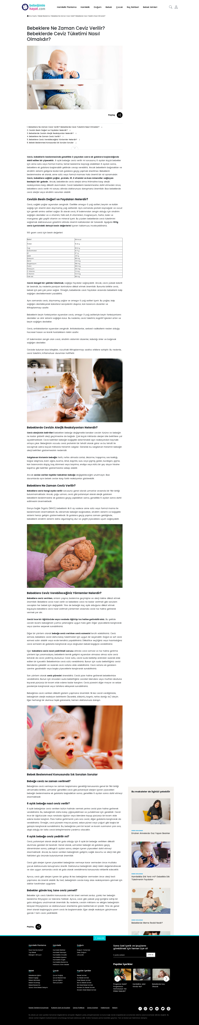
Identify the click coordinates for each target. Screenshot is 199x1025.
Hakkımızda (105, 1008)
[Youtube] (151, 1009)
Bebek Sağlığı (33, 978)
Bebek (109, 7)
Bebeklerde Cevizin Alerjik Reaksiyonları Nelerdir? (50, 133)
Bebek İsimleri (150, 7)
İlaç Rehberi (133, 7)
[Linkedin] (157, 1009)
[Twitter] (163, 1009)
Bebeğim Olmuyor (35, 955)
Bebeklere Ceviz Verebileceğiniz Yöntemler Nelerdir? (52, 139)
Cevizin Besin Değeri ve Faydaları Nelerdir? (47, 130)
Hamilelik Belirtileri (59, 950)
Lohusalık (80, 955)
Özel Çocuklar (58, 983)
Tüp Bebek (32, 952)
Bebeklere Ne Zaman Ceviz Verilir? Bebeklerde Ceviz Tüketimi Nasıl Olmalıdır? (63, 127)
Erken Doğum (81, 952)
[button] (170, 7)
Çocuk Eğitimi (58, 980)
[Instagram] (145, 1008)
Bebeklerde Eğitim (35, 975)
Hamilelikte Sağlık (59, 960)
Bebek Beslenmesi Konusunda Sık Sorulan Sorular (50, 143)
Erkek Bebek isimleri (83, 980)
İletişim (114, 1008)
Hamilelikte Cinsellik (60, 955)
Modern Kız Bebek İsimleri (86, 987)
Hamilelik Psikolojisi (59, 952)
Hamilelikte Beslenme (60, 962)
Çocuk (119, 7)
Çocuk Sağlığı (58, 975)
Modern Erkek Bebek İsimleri (86, 990)
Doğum (97, 7)
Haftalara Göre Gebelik (61, 965)
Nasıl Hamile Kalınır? (36, 950)
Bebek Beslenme (34, 985)
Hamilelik (85, 7)
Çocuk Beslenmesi (59, 978)
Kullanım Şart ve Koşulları (60, 1008)
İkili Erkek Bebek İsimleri (85, 985)
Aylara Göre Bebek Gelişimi (38, 987)
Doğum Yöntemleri (83, 950)
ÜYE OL (151, 955)
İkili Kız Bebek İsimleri (84, 983)
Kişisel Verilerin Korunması (38, 1008)
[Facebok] (140, 1008)
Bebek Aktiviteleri (34, 980)
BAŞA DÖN (100, 938)
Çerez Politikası (78, 1008)
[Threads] (168, 1008)
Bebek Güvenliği (34, 983)
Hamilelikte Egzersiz (59, 957)
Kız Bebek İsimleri (83, 978)
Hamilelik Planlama (66, 7)
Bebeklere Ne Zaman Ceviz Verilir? (44, 136)
